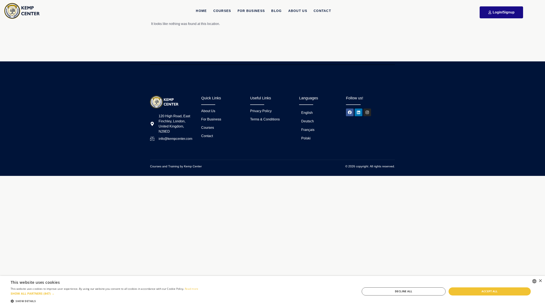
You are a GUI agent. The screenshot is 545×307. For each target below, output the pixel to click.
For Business (251, 11)
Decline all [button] (403, 291)
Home (201, 11)
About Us (297, 11)
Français (307, 130)
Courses (222, 11)
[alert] (272, 291)
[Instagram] (367, 112)
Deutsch (307, 121)
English (307, 112)
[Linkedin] (358, 112)
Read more (191, 289)
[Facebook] (350, 112)
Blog (276, 11)
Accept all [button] (490, 291)
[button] (104, 293)
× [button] (540, 280)
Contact (322, 11)
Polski (306, 138)
